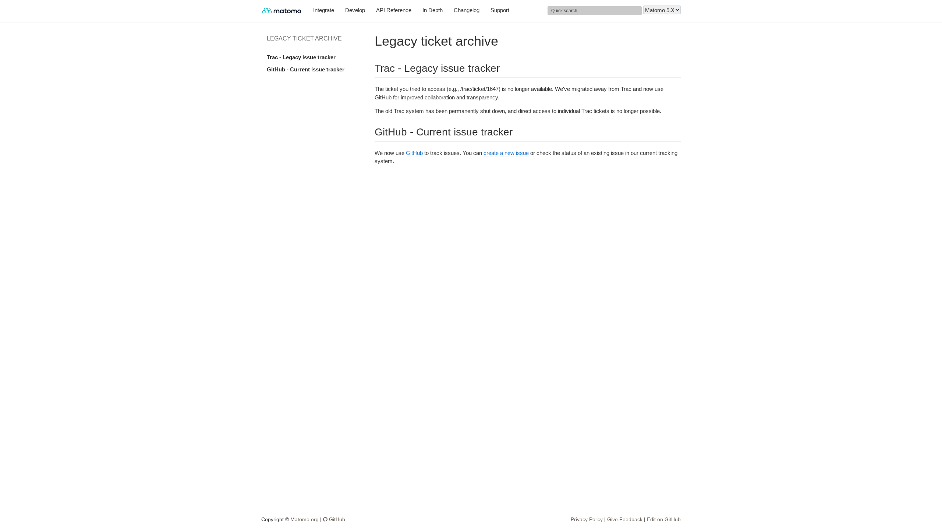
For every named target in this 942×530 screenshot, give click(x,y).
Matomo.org (304, 519)
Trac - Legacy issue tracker (301, 57)
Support (500, 10)
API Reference (393, 10)
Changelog (466, 10)
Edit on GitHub (664, 519)
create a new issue (506, 153)
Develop (355, 10)
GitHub (414, 153)
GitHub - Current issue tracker (305, 69)
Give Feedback (624, 519)
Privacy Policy (587, 519)
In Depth (432, 10)
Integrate (323, 10)
